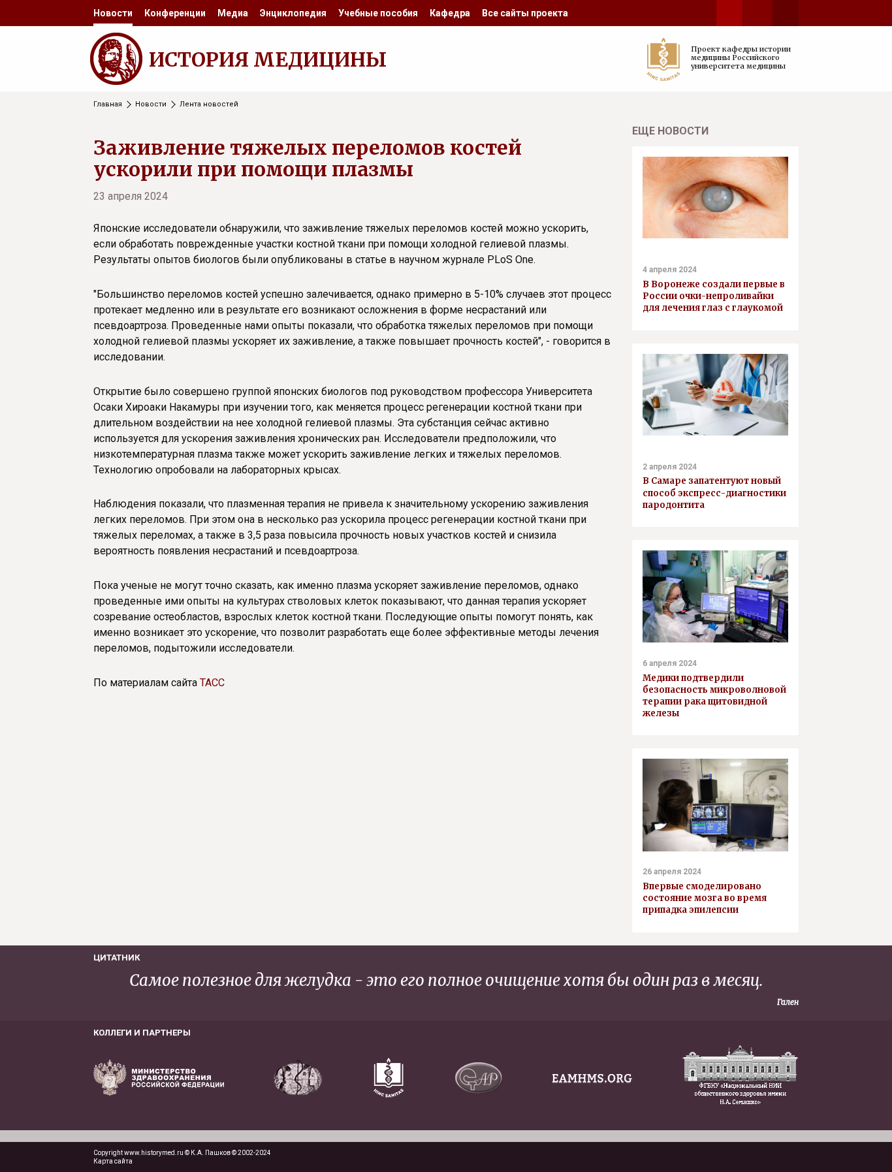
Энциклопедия (293, 13)
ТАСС (212, 682)
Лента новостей (209, 104)
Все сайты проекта (525, 13)
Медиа (232, 13)
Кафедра (450, 13)
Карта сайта (113, 1161)
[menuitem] (113, 13)
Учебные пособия (378, 13)
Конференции (175, 13)
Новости (113, 13)
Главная (107, 104)
